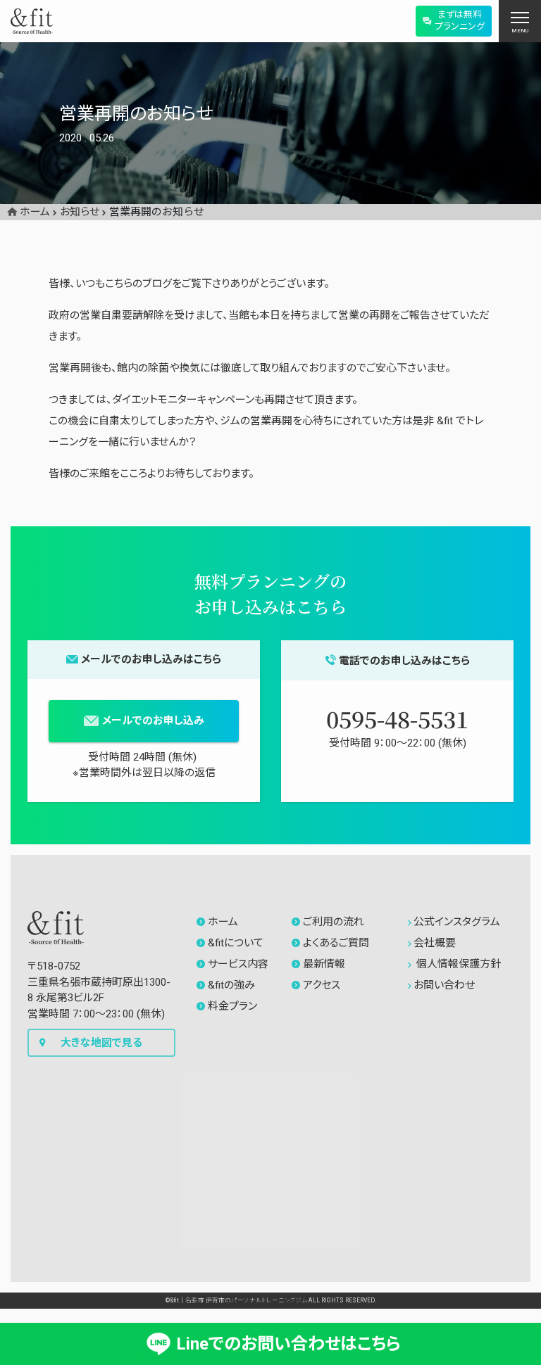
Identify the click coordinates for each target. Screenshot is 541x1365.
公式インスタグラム (456, 921)
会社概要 (434, 943)
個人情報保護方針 (457, 964)
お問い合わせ (444, 985)
